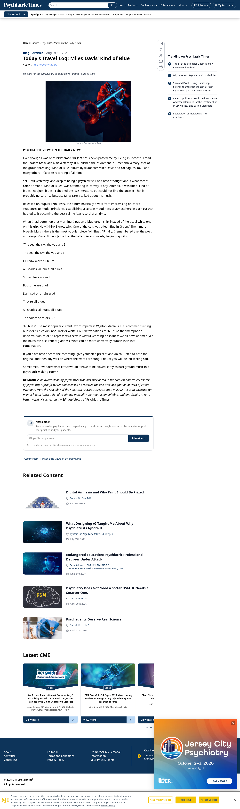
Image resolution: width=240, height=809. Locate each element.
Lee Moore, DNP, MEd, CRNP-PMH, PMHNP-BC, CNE (95, 568)
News (123, 5)
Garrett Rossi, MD (79, 598)
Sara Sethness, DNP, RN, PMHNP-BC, (90, 565)
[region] (120, 800)
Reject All (186, 799)
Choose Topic (14, 14)
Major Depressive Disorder (138, 14)
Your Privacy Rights (102, 760)
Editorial (52, 752)
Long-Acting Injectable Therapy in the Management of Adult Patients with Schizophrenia (83, 14)
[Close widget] (233, 723)
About (7, 752)
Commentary (31, 458)
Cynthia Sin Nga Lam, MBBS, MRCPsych (91, 533)
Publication (166, 5)
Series (35, 42)
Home (26, 42)
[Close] (234, 799)
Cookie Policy (108, 805)
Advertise (10, 756)
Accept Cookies (209, 799)
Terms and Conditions (60, 756)
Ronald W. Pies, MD (80, 498)
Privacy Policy (55, 760)
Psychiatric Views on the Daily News (61, 458)
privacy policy (89, 445)
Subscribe (137, 438)
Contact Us (10, 760)
